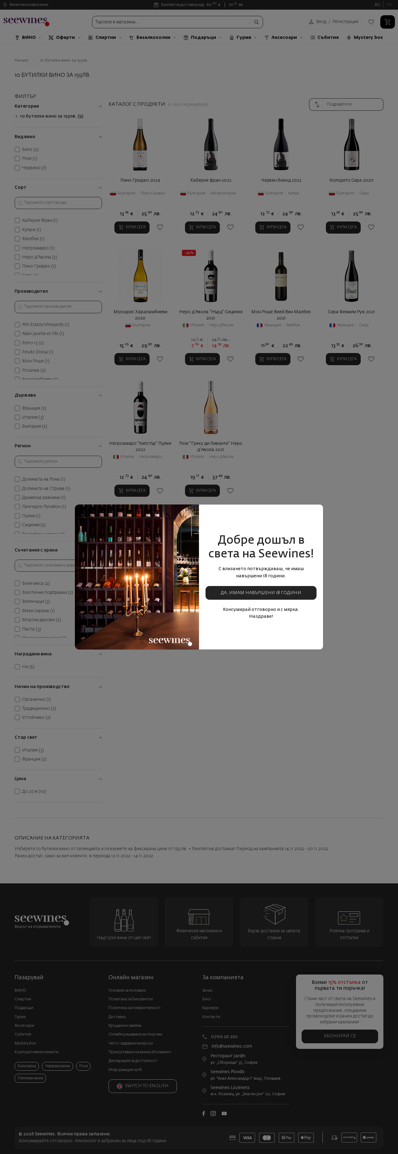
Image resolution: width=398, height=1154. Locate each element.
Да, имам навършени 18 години (261, 593)
